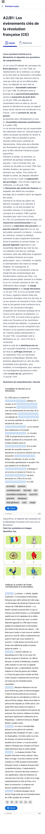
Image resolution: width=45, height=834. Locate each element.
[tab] (10, 43)
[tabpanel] (22, 435)
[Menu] (3, 1)
